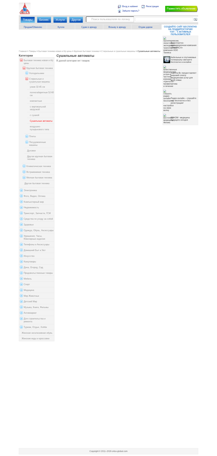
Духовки (31, 150)
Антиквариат (30, 313)
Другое (76, 19)
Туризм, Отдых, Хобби (35, 327)
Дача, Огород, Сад (33, 267)
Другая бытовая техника (36, 183)
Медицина (29, 290)
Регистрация (152, 6)
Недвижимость (31, 207)
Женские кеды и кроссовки (35, 338)
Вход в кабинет (130, 6)
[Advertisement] (90, 39)
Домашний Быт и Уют (35, 250)
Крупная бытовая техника (86, 51)
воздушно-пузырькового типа (39, 128)
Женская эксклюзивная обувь (37, 333)
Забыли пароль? (130, 11)
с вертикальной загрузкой (38, 108)
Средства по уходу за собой (38, 219)
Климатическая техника (38, 166)
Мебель (28, 278)
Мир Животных (31, 296)
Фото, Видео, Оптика (34, 196)
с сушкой (34, 115)
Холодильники (36, 73)
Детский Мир (30, 301)
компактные (36, 101)
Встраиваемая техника (38, 172)
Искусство (29, 256)
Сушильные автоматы (41, 121)
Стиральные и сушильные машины (118, 51)
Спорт (27, 284)
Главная (23, 51)
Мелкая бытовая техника (39, 177)
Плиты (32, 136)
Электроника (30, 190)
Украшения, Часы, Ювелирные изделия (34, 237)
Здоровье (29, 224)
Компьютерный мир (34, 202)
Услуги (60, 19)
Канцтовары (30, 261)
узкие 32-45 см (37, 87)
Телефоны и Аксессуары (36, 244)
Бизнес (44, 19)
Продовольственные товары (38, 273)
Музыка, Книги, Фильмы (36, 307)
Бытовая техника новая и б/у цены (55, 51)
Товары (28, 19)
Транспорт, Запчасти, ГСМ (37, 213)
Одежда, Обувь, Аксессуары (39, 230)
